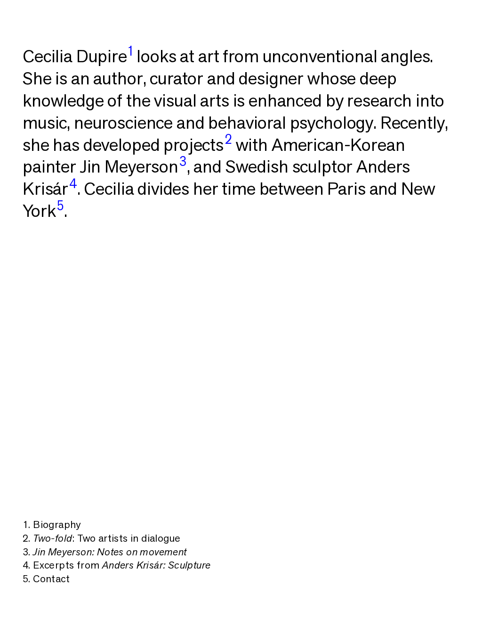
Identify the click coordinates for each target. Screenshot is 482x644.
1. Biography (52, 524)
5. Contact (46, 578)
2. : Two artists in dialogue (101, 538)
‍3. (105, 551)
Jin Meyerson (133, 166)
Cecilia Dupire (78, 55)
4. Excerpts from (116, 564)
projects (197, 144)
